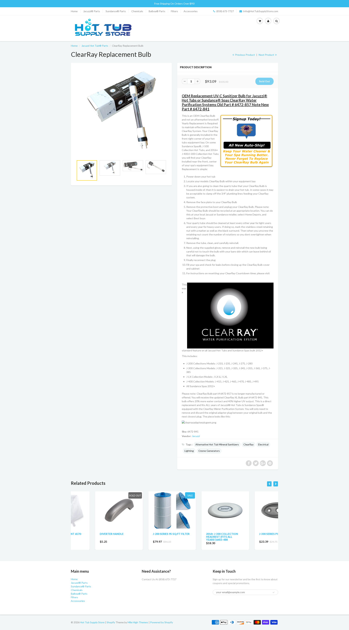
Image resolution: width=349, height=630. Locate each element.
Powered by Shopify (161, 622)
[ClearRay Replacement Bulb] (121, 112)
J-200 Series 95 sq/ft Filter (147, 533)
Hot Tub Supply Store (92, 622)
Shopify (111, 622)
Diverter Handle (87, 533)
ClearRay (248, 444)
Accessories (191, 11)
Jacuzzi (196, 436)
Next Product (267, 54)
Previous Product (244, 54)
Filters (174, 11)
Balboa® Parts (157, 11)
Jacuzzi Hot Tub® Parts (94, 45)
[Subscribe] (273, 592)
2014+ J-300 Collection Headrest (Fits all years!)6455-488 (198, 536)
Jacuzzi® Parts (91, 11)
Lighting (189, 450)
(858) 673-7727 (225, 11)
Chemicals (137, 11)
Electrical (263, 444)
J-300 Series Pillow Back (252, 533)
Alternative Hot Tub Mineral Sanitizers (217, 444)
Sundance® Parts (116, 11)
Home (74, 11)
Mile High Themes (138, 622)
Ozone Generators (209, 450)
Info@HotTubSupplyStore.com (260, 11)
